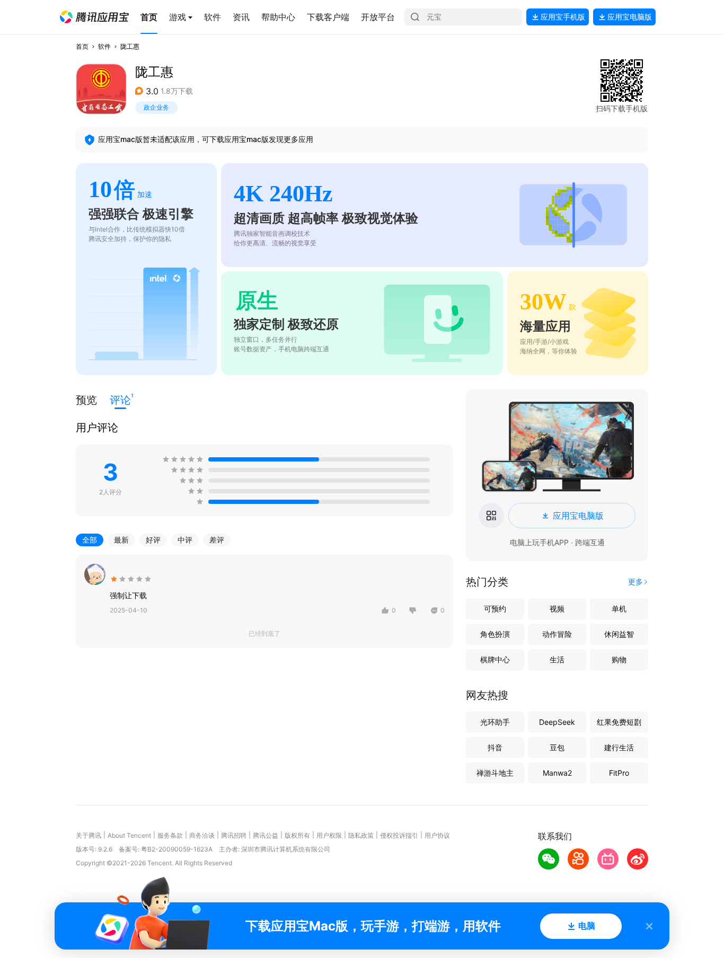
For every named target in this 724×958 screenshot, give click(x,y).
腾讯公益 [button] (265, 835)
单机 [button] (619, 608)
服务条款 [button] (170, 835)
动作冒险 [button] (557, 633)
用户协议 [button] (437, 835)
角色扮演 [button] (495, 633)
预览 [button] (86, 400)
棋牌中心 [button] (495, 659)
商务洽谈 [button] (202, 835)
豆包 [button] (557, 747)
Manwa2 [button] (557, 772)
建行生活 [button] (619, 747)
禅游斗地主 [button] (495, 772)
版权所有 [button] (297, 835)
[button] (94, 17)
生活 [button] (557, 659)
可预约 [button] (495, 608)
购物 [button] (619, 659)
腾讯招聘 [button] (233, 835)
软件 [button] (104, 46)
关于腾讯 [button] (88, 835)
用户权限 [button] (329, 835)
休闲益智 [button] (619, 633)
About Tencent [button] (129, 835)
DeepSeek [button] (557, 721)
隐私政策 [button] (361, 835)
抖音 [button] (495, 747)
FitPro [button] (619, 772)
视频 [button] (557, 608)
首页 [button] (82, 46)
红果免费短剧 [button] (619, 721)
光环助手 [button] (495, 721)
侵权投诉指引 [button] (399, 835)
